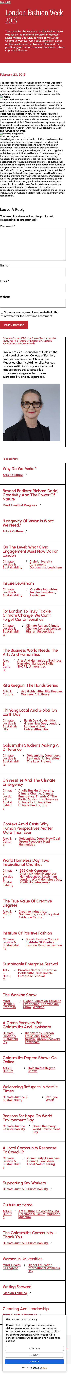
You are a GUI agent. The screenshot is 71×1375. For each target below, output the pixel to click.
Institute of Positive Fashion (27, 933)
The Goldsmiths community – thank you (30, 1235)
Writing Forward (17, 1287)
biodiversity (33, 1033)
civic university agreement (41, 563)
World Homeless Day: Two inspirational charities (26, 862)
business (55, 660)
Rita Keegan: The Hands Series (30, 685)
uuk (45, 729)
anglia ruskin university (35, 790)
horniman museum (31, 1214)
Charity (25, 873)
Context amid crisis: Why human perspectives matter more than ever (28, 828)
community (35, 1158)
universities (45, 631)
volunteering (45, 1164)
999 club (26, 870)
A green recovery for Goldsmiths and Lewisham (27, 1025)
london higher (34, 726)
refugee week (52, 1098)
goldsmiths (38, 567)
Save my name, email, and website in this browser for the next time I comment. (31, 314)
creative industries (44, 589)
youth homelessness (35, 882)
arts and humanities (32, 660)
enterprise (49, 970)
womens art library (35, 694)
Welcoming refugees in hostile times (30, 1089)
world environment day (46, 1130)
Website (5, 297)
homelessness (30, 876)
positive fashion (50, 945)
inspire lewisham (42, 592)
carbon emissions (39, 1034)
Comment (7, 226)
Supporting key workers (24, 1183)
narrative (24, 663)
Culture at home (17, 1205)
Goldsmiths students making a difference (31, 747)
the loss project (39, 761)
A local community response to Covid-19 (29, 1150)
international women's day (44, 1269)
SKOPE (22, 666)
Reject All (34, 1355)
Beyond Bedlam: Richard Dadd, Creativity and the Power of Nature (30, 495)
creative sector (29, 970)
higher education (35, 1001)
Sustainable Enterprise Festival (30, 964)
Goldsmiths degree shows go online (30, 1060)
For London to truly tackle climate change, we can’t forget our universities (27, 615)
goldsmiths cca (47, 1211)
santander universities (43, 758)
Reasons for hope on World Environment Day (27, 1118)
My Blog (5, 1)
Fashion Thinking (15, 1293)
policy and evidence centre (39, 916)
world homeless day (46, 879)
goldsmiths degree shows (41, 1069)
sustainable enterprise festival (35, 974)
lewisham (54, 567)
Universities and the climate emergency (29, 782)
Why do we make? (19, 469)
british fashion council (42, 939)
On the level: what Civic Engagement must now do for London (30, 551)
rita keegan (53, 691)
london (43, 628)
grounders (52, 755)
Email (4, 281)
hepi (46, 841)
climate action (36, 625)
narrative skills (42, 663)
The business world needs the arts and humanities (30, 652)
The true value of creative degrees (27, 903)
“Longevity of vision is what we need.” (28, 523)
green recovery (30, 841)
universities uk (29, 805)
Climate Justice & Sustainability (12, 564)
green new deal (35, 723)
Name (5, 265)
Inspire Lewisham (18, 583)
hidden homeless (44, 873)
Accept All (34, 1361)
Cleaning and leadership (26, 1309)
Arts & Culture (13, 475)
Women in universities (22, 1259)
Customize (34, 1348)
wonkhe (38, 1007)
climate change (29, 793)
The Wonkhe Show (19, 995)
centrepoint (43, 870)
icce (39, 914)
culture (29, 1211)
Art (23, 691)
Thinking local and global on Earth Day (30, 712)
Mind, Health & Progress (20, 505)
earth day (31, 720)
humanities (27, 844)
